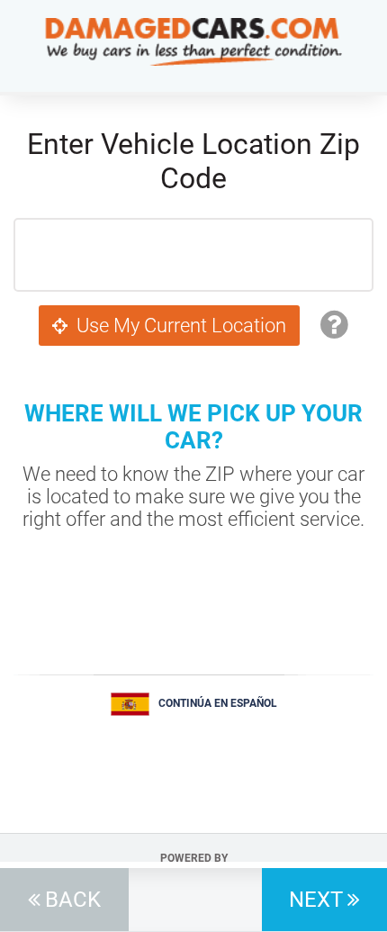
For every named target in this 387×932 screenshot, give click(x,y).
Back (73, 899)
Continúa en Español (217, 703)
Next (316, 899)
